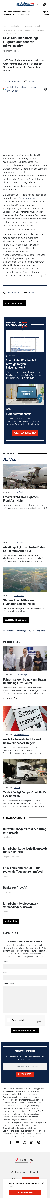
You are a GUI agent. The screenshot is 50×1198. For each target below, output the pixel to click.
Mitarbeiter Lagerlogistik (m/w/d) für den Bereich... (25, 850)
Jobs (14, 1179)
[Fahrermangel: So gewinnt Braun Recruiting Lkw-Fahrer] (25, 658)
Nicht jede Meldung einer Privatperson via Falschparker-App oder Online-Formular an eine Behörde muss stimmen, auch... (23, 375)
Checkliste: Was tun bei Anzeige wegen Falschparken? (21, 364)
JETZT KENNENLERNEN (24, 433)
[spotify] (38, 1142)
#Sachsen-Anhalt (21, 735)
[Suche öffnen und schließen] (38, 4)
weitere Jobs (11, 921)
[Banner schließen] (42, 1182)
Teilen (31, 81)
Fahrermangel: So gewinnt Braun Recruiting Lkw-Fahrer (24, 681)
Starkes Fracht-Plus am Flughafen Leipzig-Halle (19, 602)
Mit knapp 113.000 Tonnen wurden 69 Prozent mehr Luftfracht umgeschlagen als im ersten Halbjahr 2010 (25, 506)
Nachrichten (16, 26)
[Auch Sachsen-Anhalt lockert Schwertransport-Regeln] (25, 718)
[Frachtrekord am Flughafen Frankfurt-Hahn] (25, 476)
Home (5, 26)
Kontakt (34, 1172)
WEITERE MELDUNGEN (16, 620)
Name (5, 973)
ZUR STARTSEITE (14, 303)
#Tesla (17, 788)
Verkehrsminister (27, 198)
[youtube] (17, 1142)
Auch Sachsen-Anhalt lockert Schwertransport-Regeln (22, 741)
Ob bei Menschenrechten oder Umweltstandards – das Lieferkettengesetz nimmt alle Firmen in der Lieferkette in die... (23, 421)
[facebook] (11, 1142)
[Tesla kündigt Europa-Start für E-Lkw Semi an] (25, 771)
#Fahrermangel (20, 675)
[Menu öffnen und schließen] (5, 4)
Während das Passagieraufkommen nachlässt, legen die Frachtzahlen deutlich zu (25, 609)
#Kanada (40, 630)
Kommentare (14, 81)
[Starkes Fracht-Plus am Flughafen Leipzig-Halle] (25, 579)
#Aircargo (21, 630)
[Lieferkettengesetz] (25, 395)
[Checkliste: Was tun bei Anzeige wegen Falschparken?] (25, 341)
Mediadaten (18, 1172)
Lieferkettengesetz (18, 414)
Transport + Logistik (32, 26)
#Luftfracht (11, 459)
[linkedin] (31, 1142)
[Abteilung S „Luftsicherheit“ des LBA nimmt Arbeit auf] (25, 526)
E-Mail (6, 961)
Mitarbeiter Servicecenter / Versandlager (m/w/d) (20, 905)
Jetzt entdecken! (25, 1192)
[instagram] (24, 1142)
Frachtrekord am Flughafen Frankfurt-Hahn (21, 498)
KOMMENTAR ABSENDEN (25, 1030)
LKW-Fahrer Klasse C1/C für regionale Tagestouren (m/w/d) (23, 869)
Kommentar (8, 984)
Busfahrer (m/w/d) (15, 887)
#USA (31, 630)
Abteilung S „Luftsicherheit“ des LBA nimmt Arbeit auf (24, 549)
